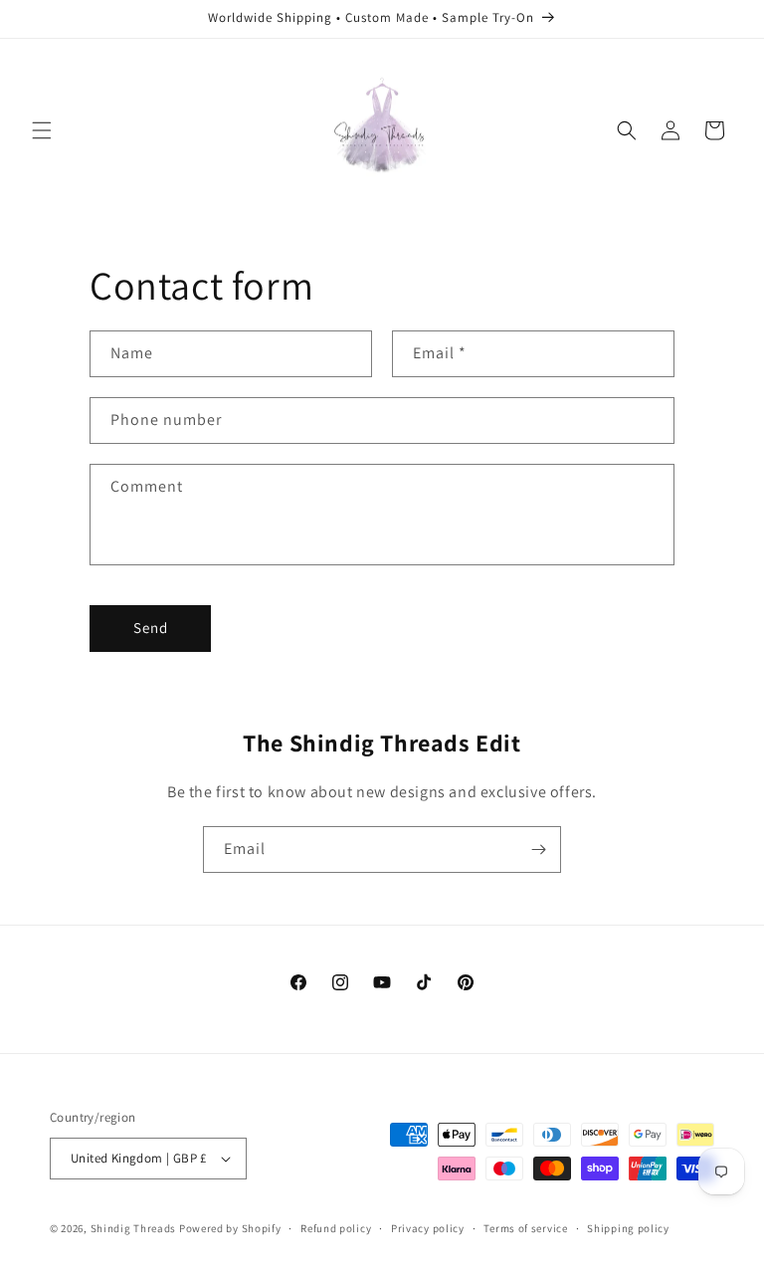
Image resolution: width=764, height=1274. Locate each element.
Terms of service (525, 1228)
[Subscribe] (538, 849)
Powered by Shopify (230, 1228)
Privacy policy (428, 1228)
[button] (42, 130)
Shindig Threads (135, 1228)
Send (150, 627)
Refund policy (335, 1228)
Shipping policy (628, 1228)
